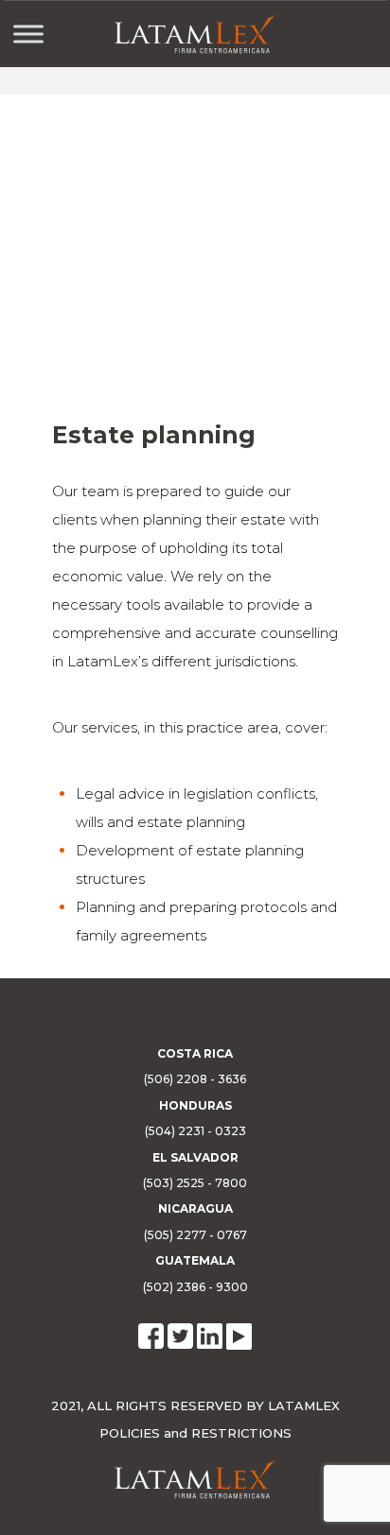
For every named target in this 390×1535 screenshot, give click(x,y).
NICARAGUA (195, 1208)
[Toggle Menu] (28, 34)
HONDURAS (195, 1105)
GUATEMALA (195, 1260)
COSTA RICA (195, 1053)
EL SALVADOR (195, 1157)
